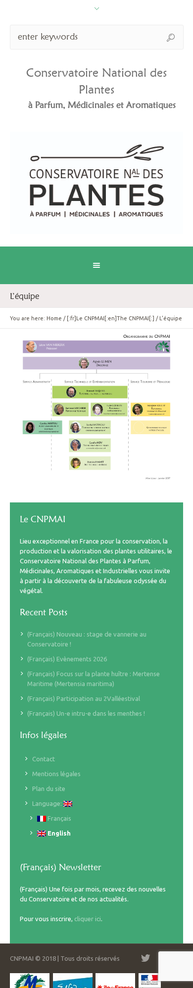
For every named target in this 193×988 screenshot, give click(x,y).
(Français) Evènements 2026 (67, 658)
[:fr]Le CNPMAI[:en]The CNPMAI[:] (110, 318)
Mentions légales (56, 773)
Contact (43, 758)
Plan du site (48, 788)
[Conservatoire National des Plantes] (97, 183)
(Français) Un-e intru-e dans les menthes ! (86, 713)
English (58, 833)
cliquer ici (87, 918)
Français (58, 818)
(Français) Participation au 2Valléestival (83, 698)
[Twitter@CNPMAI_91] (145, 958)
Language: (47, 803)
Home (54, 318)
